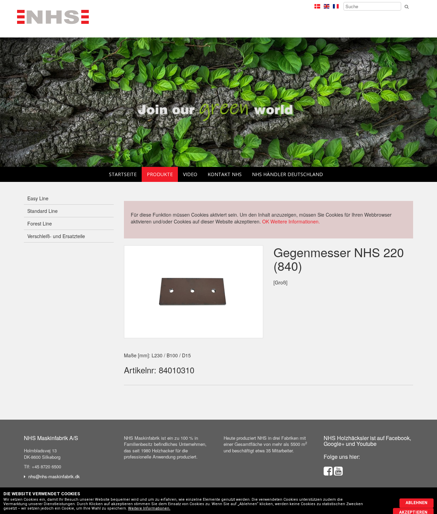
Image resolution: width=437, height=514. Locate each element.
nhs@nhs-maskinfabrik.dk (54, 476)
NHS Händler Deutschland (287, 174)
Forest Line (39, 223)
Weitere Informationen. (295, 221)
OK (265, 221)
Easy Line (37, 198)
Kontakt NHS (225, 174)
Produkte (160, 174)
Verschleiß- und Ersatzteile (56, 236)
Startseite (123, 174)
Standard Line (42, 210)
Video (190, 174)
